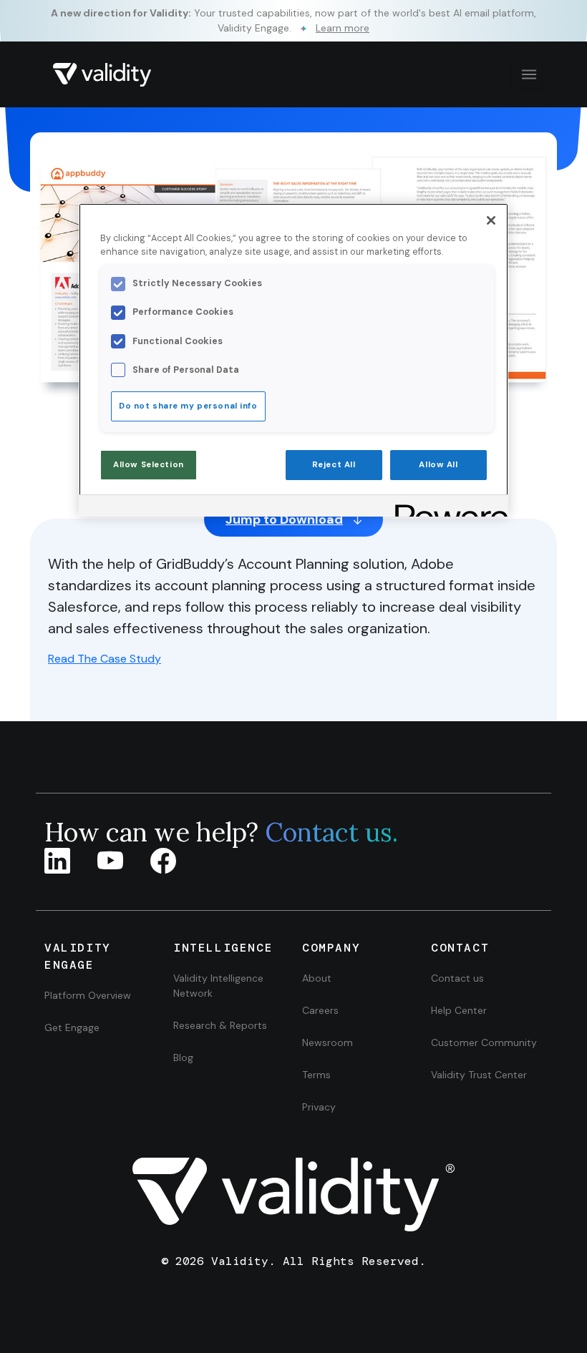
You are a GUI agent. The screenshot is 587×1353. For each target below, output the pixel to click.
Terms (316, 1074)
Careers (320, 1010)
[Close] (491, 220)
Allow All (438, 464)
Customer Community (484, 1042)
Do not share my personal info (188, 406)
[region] (293, 360)
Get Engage (72, 1027)
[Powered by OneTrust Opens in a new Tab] (446, 508)
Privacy (319, 1106)
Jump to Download (284, 519)
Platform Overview (87, 995)
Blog (183, 1057)
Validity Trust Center (479, 1074)
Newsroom (327, 1042)
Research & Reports (220, 1025)
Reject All (334, 464)
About (316, 978)
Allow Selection (148, 464)
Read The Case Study (104, 658)
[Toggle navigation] (527, 74)
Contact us (457, 978)
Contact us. (331, 832)
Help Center (459, 1010)
